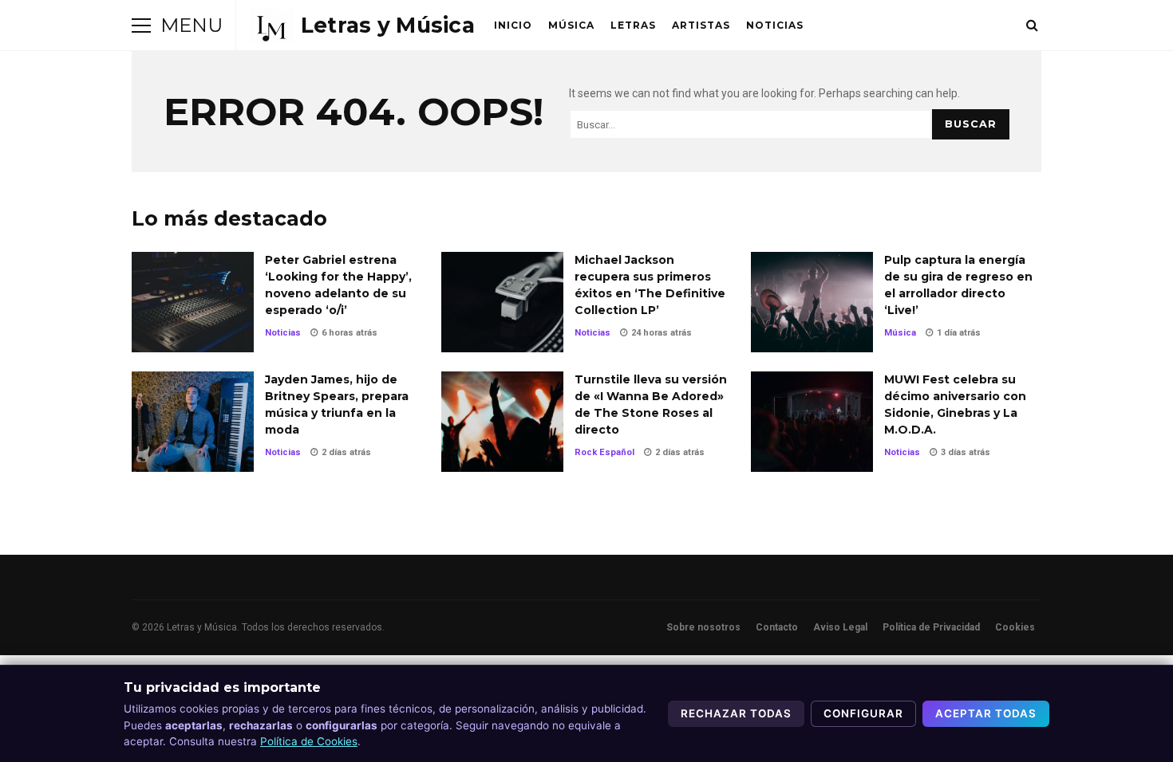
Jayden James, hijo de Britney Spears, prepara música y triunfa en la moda (193, 421)
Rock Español (604, 452)
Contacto (777, 627)
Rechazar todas (736, 713)
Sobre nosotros (703, 627)
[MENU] (141, 25)
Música (571, 25)
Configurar (863, 713)
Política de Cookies (308, 741)
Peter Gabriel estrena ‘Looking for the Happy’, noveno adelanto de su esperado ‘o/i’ (193, 302)
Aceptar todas (986, 713)
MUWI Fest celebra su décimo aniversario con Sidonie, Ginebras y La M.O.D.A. (812, 421)
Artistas (701, 25)
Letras (633, 25)
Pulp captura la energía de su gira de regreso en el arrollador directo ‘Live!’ (812, 302)
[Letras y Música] (362, 25)
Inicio (513, 25)
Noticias (775, 25)
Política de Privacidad (931, 627)
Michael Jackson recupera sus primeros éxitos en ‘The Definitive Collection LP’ (502, 302)
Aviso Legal (840, 627)
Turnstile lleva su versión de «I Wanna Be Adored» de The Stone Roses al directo (502, 421)
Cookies (1015, 627)
